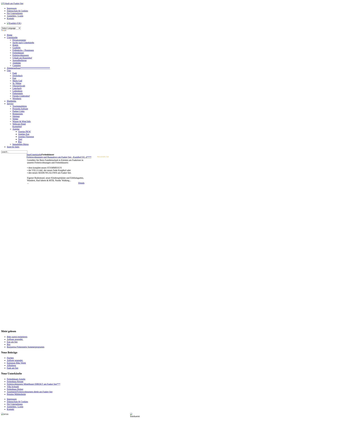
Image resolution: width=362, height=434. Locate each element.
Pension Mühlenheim (16, 394)
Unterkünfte (36, 154)
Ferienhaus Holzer (15, 389)
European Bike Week (16, 363)
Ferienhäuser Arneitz (16, 379)
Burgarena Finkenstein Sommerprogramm (25, 347)
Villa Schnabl (13, 386)
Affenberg (11, 365)
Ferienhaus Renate (15, 381)
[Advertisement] (14, 271)
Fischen (10, 358)
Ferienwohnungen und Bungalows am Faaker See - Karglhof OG (59, 157)
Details (81, 183)
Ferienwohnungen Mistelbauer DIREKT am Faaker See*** (33, 384)
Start (29, 154)
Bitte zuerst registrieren (17, 337)
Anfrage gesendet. (15, 339)
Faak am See (12, 368)
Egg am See (12, 342)
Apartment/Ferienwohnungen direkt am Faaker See (29, 392)
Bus (8, 344)
